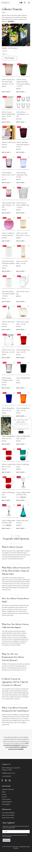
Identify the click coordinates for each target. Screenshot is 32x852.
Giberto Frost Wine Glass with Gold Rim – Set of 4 (8, 294)
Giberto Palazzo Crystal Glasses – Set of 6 (22, 114)
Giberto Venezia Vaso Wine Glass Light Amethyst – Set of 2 (8, 82)
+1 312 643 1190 (6, 776)
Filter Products (9, 58)
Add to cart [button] (6, 91)
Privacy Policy (22, 846)
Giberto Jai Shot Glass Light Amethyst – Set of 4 (8, 205)
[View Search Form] (24, 2)
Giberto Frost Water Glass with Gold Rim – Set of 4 (8, 263)
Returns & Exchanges (8, 815)
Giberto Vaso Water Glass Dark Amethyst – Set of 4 (23, 144)
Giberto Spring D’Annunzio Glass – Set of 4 (8, 380)
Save (5, 64)
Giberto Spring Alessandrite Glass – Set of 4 (22, 175)
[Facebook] (2, 780)
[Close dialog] (30, 418)
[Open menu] (28, 2)
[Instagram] (6, 780)
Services (4, 797)
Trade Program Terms (8, 817)
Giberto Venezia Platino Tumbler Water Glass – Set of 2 (8, 114)
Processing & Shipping (8, 812)
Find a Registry (6, 804)
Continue (6, 840)
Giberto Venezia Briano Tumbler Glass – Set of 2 (22, 205)
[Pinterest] (9, 780)
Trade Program (6, 799)
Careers (4, 794)
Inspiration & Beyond (8, 789)
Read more (11, 21)
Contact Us (6, 764)
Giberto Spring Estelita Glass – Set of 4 (8, 175)
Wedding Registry (7, 802)
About (3, 792)
